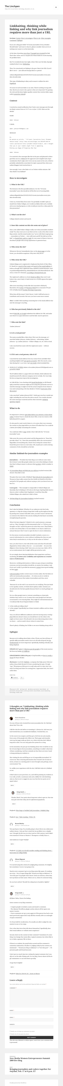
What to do (36, 38)
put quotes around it (30, 361)
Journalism (36, 689)
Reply (12, 785)
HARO (11, 466)
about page (41, 251)
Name (12, 1010)
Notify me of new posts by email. (20, 1034)
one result (33, 363)
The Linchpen (12, 6)
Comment (13, 988)
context (38, 567)
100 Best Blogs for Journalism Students (22, 498)
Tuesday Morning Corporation (31, 290)
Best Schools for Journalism (41, 477)
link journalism (20, 690)
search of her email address (42, 266)
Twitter (17, 692)
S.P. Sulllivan (25, 651)
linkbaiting (26, 64)
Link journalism (15, 574)
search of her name (25, 266)
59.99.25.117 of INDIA (16, 367)
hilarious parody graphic (32, 649)
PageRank (13, 83)
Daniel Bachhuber (37, 382)
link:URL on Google (20, 313)
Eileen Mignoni (20, 859)
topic (15, 569)
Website (12, 1024)
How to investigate (27, 38)
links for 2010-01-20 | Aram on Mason (28, 973)
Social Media (43, 689)
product (38, 464)
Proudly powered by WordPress (18, 1083)
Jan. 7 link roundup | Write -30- (25, 817)
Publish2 (26, 662)
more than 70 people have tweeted (34, 53)
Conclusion (13, 40)
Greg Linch (24, 689)
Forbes (21, 288)
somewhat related (19, 94)
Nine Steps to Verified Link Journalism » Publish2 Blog (32, 810)
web (21, 692)
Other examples (46, 38)
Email (12, 1017)
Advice (31, 689)
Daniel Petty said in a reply (23, 238)
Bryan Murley (19, 823)
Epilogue (20, 40)
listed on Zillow (35, 277)
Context (18, 38)
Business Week (31, 288)
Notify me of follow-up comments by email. (23, 1031)
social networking (45, 690)
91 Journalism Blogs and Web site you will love (24, 470)
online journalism (28, 690)
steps (24, 432)
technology (12, 692)
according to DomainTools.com (36, 273)
